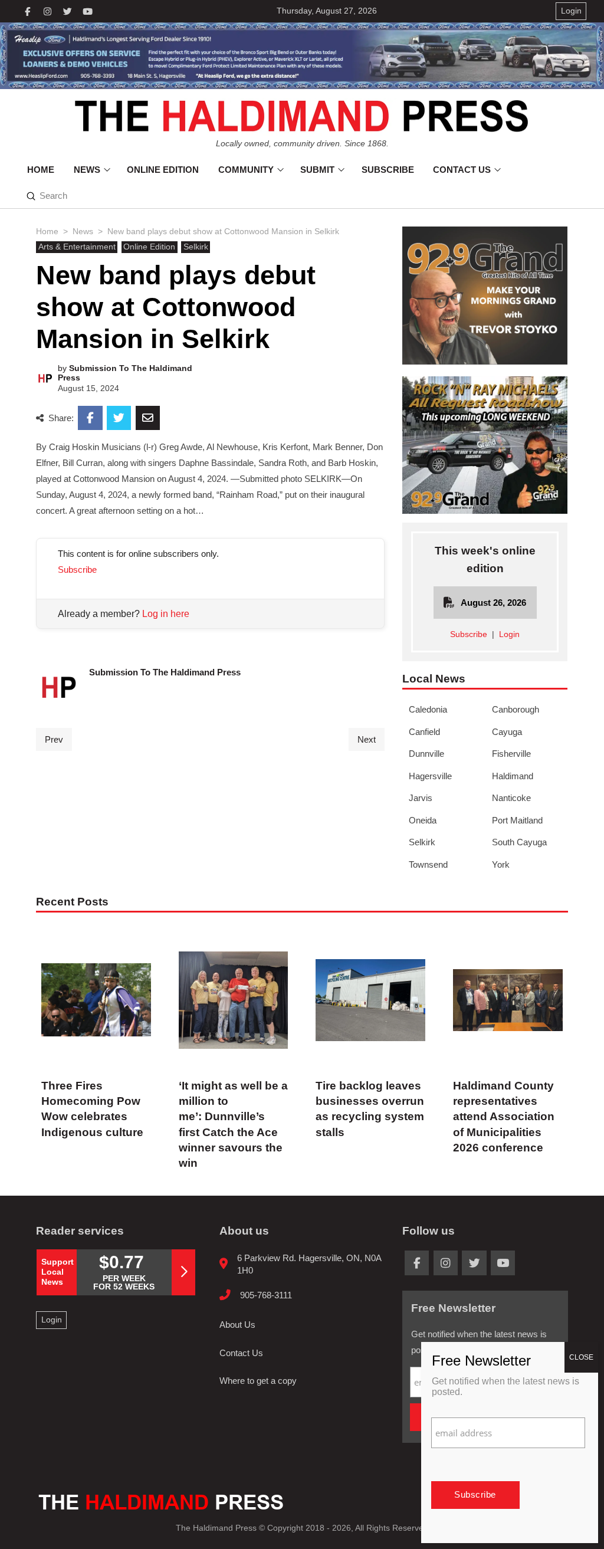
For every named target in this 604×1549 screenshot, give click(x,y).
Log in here (165, 614)
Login (509, 634)
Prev (54, 739)
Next (366, 739)
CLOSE (581, 1357)
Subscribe (77, 570)
